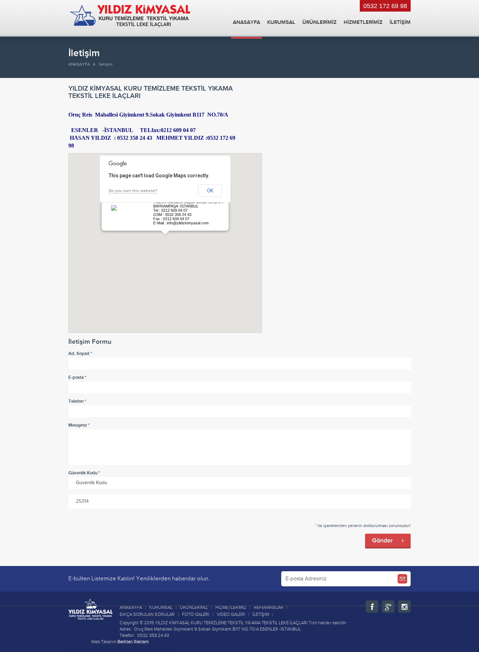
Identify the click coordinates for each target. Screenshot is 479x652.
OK (210, 190)
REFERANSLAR (268, 607)
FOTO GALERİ (195, 614)
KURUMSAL (281, 22)
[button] (165, 239)
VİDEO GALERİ (231, 614)
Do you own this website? (133, 190)
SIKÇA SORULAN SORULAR (147, 614)
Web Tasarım (103, 641)
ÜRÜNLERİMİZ (319, 22)
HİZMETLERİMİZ (363, 22)
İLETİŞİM (400, 22)
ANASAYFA (246, 22)
